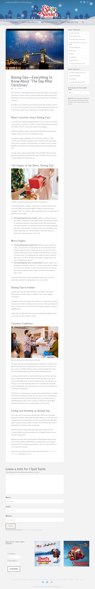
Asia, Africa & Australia (74, 33)
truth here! (29, 2)
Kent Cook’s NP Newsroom (75, 47)
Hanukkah (29, 453)
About (82, 579)
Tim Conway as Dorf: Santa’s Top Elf (77, 63)
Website (9, 515)
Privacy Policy (63, 579)
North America (72, 51)
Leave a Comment (18, 89)
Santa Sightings (22, 579)
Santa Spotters (33, 579)
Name (8, 497)
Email (8, 506)
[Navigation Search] (83, 22)
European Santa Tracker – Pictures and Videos (77, 43)
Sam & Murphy (72, 57)
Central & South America (74, 36)
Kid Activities (43, 579)
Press (77, 579)
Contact (71, 579)
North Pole (71, 54)
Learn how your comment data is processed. (32, 530)
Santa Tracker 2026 (73, 60)
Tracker (13, 579)
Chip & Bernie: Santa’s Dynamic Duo (77, 39)
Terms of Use (53, 579)
